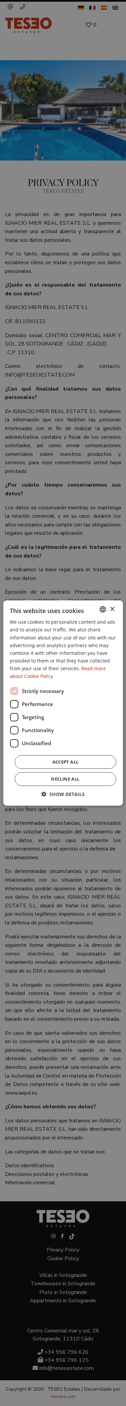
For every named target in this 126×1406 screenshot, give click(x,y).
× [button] (112, 608)
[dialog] (63, 703)
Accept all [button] (65, 762)
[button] (63, 794)
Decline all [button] (65, 779)
